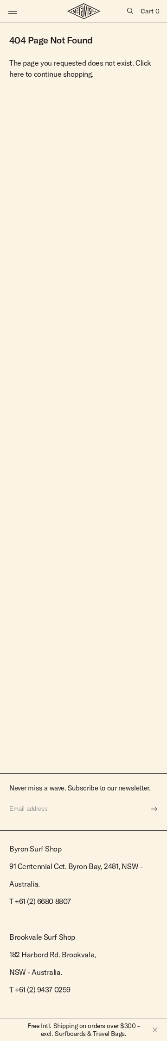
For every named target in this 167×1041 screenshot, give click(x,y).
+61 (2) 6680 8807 (43, 901)
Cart (150, 11)
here (16, 74)
